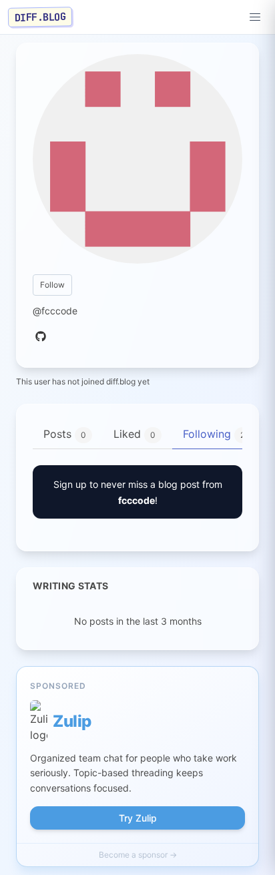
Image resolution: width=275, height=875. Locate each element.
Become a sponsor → (138, 855)
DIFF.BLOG (40, 16)
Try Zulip (138, 818)
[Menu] (255, 17)
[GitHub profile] (41, 337)
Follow (52, 285)
